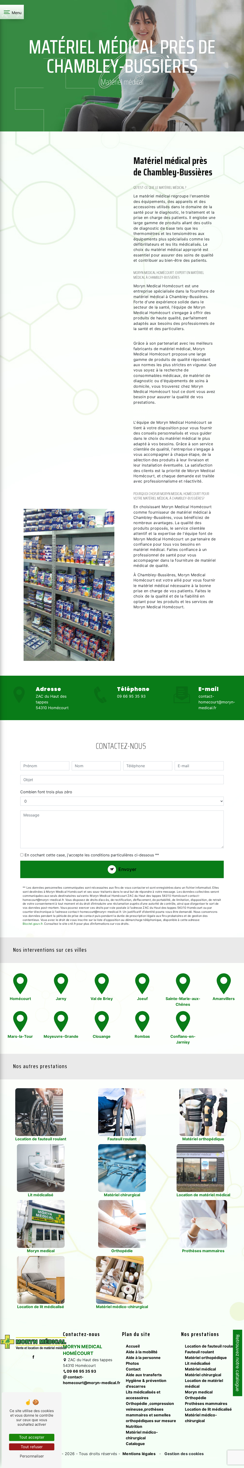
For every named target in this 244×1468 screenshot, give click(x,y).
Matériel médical (200, 1369)
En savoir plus (166, 628)
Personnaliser (32, 1456)
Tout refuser (32, 1446)
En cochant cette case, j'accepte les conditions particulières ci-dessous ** (92, 855)
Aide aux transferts (144, 1374)
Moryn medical (199, 1392)
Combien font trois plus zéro (46, 791)
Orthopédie (195, 1397)
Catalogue (135, 1443)
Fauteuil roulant (199, 1351)
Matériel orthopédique (206, 1357)
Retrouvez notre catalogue (237, 1363)
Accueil (133, 1346)
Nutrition (134, 1426)
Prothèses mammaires (206, 1403)
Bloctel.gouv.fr (33, 923)
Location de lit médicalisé (208, 1409)
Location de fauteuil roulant (210, 1346)
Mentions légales (139, 1453)
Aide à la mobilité (142, 1351)
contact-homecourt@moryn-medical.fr (216, 702)
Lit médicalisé (197, 1363)
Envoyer (127, 869)
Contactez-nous (168, 645)
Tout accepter (31, 1437)
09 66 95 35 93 (131, 696)
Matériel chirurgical (203, 1374)
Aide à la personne (143, 1357)
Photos (132, 1363)
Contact (133, 1369)
